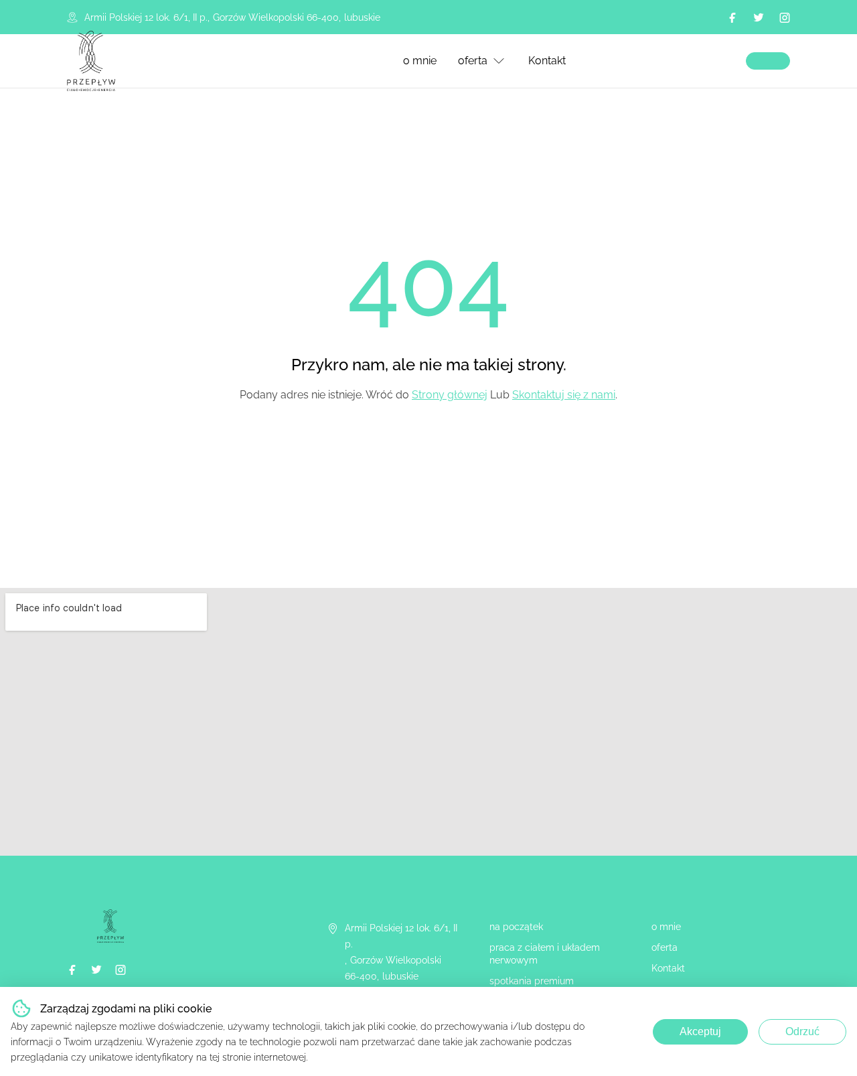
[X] (758, 17)
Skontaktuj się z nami (563, 394)
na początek (516, 926)
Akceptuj (700, 1031)
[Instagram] (784, 17)
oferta (472, 60)
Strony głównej (449, 394)
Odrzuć (802, 1031)
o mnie (420, 60)
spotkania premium (531, 981)
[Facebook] (732, 17)
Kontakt (547, 60)
